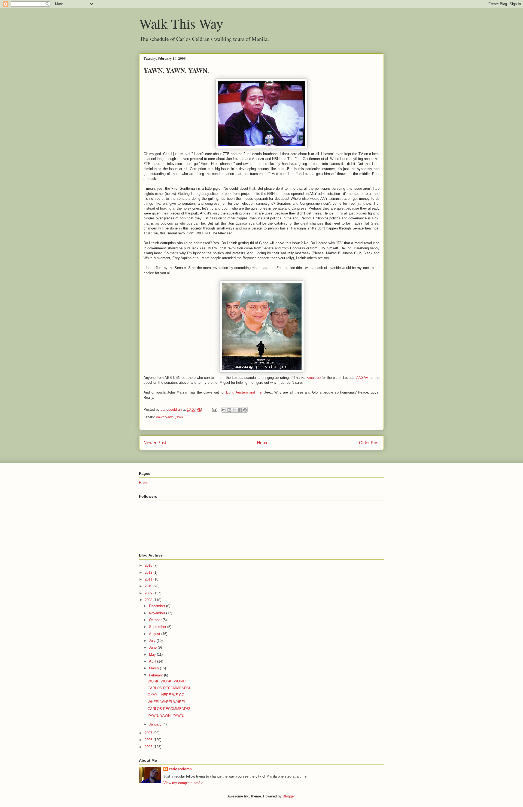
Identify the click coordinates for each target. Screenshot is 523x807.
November (157, 613)
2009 (149, 593)
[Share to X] (234, 410)
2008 (149, 600)
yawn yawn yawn (169, 417)
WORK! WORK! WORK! (167, 681)
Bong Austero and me (244, 392)
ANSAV (362, 378)
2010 (149, 586)
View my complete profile (183, 783)
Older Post (369, 442)
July (153, 641)
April (153, 661)
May (153, 654)
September (158, 627)
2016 (149, 565)
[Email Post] (214, 409)
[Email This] (224, 410)
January (156, 724)
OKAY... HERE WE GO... (168, 695)
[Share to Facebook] (239, 410)
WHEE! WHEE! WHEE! (166, 702)
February (156, 675)
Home (263, 442)
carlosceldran (180, 769)
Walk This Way (181, 23)
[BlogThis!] (229, 410)
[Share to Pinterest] (245, 410)
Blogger (288, 796)
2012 (149, 572)
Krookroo (313, 378)
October (156, 620)
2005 (149, 747)
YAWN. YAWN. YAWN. (166, 716)
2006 (149, 740)
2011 (149, 579)
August (155, 634)
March (154, 668)
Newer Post (155, 442)
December (157, 606)
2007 (149, 733)
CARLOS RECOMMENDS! (169, 688)
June (153, 647)
